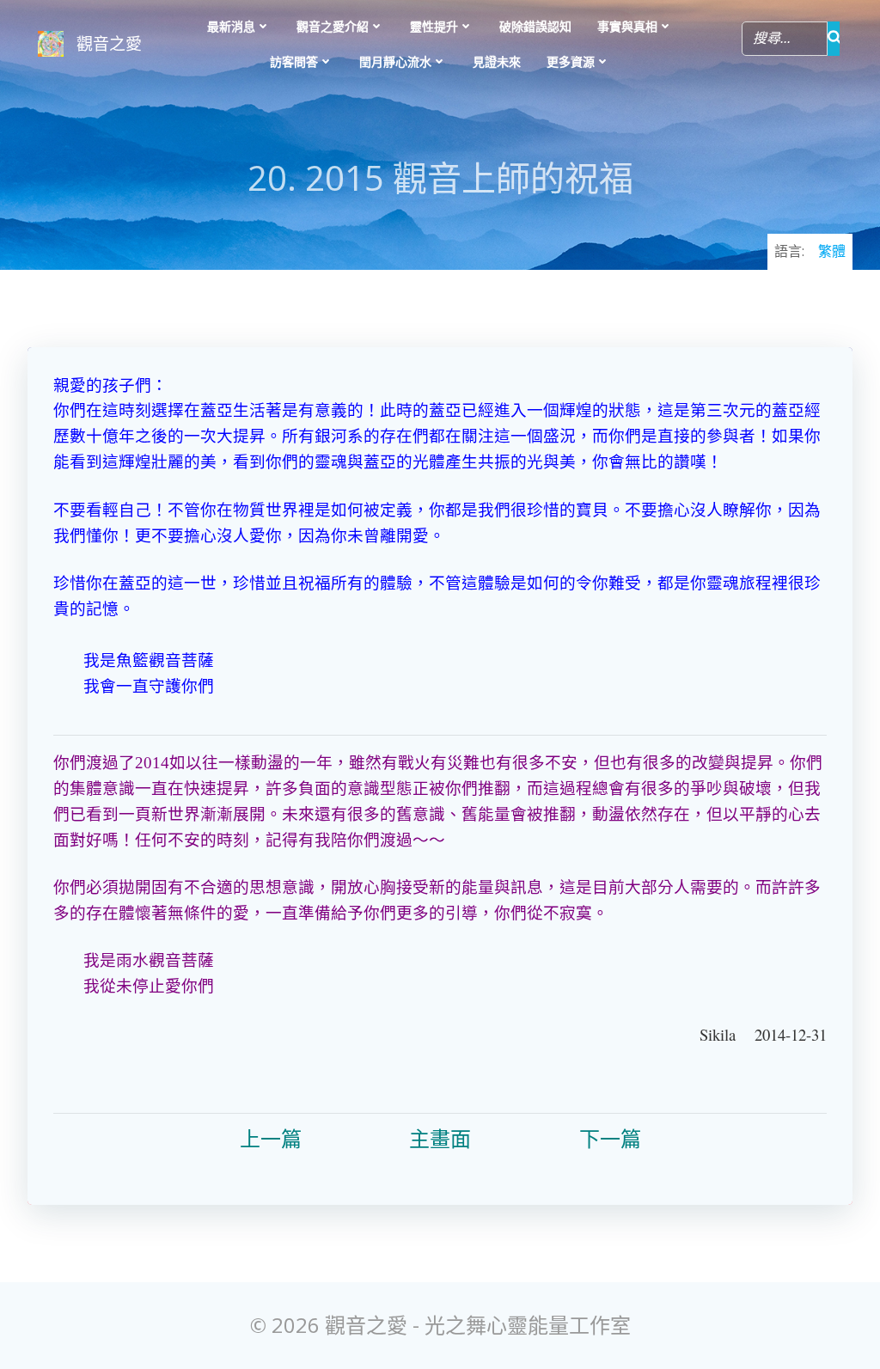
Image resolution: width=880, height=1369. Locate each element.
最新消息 (231, 26)
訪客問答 (294, 61)
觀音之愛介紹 (332, 26)
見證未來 (497, 61)
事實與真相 (627, 26)
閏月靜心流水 (395, 61)
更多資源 (571, 61)
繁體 (832, 250)
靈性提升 (434, 26)
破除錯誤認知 (535, 26)
